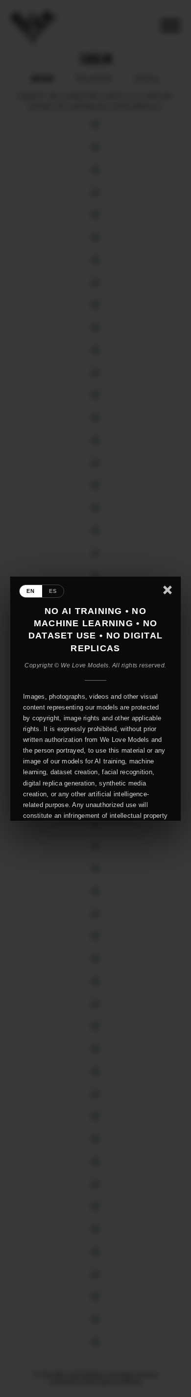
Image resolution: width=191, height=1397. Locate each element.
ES (53, 591)
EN (30, 591)
